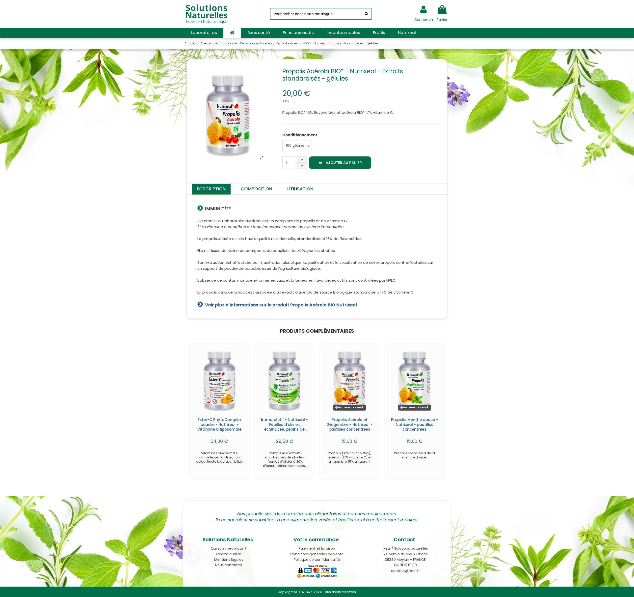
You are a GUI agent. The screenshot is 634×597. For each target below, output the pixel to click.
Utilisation (300, 189)
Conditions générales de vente (316, 554)
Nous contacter (228, 565)
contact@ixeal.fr (405, 570)
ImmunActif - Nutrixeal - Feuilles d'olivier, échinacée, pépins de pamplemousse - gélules (284, 429)
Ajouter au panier (344, 162)
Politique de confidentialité (317, 559)
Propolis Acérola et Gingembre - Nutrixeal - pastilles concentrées (349, 424)
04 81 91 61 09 (405, 565)
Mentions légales (228, 559)
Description (211, 189)
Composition (256, 189)
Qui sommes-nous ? (228, 548)
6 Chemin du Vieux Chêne (405, 554)
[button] (204, 33)
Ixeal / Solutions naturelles (405, 548)
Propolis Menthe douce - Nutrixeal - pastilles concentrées (414, 424)
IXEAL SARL (305, 592)
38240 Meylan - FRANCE (405, 559)
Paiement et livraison (317, 548)
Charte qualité (228, 554)
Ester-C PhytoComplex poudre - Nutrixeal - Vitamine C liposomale (219, 424)
